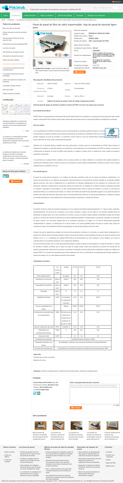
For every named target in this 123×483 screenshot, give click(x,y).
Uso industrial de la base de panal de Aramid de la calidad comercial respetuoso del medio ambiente (60, 477)
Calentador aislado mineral (12, 86)
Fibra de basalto (8, 90)
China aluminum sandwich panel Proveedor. (31, 481)
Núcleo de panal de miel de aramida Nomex (15, 33)
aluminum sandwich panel (49, 371)
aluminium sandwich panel (88, 371)
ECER (112, 481)
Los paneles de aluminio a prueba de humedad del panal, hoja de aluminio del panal (58, 437)
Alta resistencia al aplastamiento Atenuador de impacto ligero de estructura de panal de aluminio (89, 453)
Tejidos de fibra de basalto (11, 93)
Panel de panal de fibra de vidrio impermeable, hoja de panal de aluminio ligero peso (52, 71)
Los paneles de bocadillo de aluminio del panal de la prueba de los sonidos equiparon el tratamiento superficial (76, 438)
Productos (16, 15)
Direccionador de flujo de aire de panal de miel (13, 39)
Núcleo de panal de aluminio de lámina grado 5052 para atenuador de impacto (89, 473)
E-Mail (108, 460)
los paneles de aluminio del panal (28, 20)
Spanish (117, 2)
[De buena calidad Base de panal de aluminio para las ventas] (9, 109)
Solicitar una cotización (96, 15)
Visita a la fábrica (46, 15)
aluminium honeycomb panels (69, 371)
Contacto (79, 15)
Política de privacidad (8, 481)
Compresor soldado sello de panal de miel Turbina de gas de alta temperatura (29, 460)
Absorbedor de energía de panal (13, 52)
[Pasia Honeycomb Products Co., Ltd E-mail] (38, 393)
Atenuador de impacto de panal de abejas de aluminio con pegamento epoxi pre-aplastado (90, 460)
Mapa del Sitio (111, 463)
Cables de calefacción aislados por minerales (14, 81)
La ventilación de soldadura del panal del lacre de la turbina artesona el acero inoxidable (30, 473)
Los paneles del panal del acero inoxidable (13, 75)
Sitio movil (111, 466)
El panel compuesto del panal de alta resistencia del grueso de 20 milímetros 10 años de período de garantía (112, 438)
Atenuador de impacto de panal (13, 56)
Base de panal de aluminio (11, 28)
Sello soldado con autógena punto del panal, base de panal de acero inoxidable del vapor (30, 467)
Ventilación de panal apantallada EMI (15, 44)
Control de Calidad (65, 15)
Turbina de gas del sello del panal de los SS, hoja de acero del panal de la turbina (30, 453)
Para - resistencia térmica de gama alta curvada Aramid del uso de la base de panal (58, 470)
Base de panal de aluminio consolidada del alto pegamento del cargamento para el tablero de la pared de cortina (40, 438)
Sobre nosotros (30, 15)
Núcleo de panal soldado (11, 60)
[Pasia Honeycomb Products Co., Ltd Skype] (35, 393)
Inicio (6, 15)
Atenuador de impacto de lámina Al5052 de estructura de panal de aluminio (89, 467)
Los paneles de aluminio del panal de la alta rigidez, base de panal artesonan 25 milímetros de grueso (94, 437)
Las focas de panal (9, 48)
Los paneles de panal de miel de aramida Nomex (13, 69)
